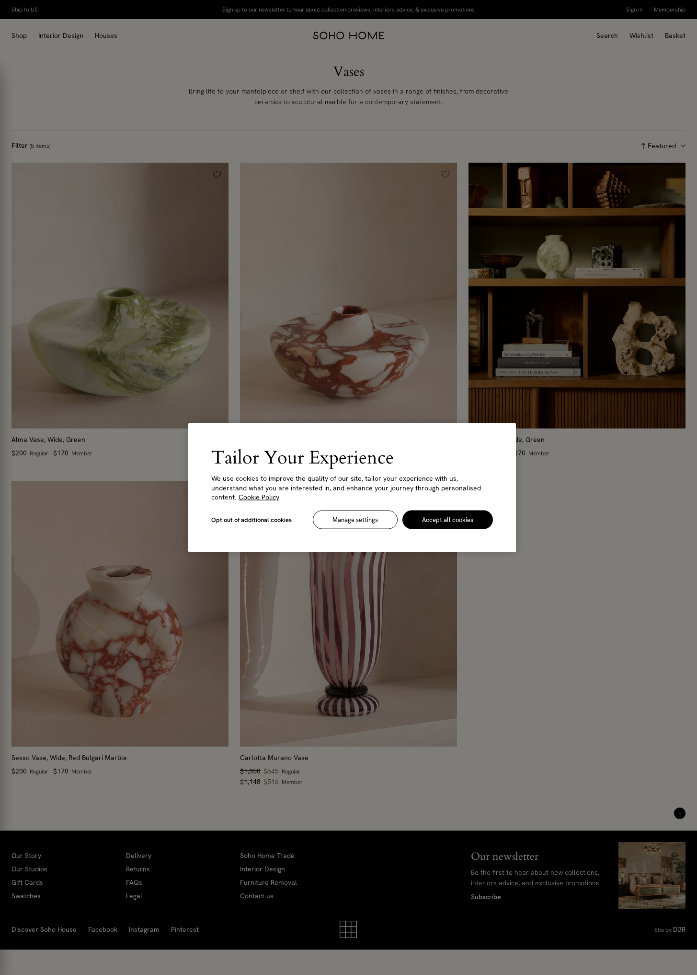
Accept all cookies (447, 519)
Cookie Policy (259, 497)
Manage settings (355, 519)
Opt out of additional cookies (251, 519)
